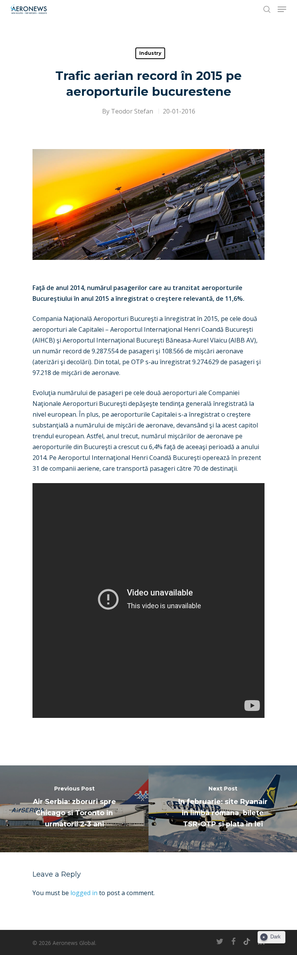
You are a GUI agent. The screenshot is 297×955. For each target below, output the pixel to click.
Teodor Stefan (132, 111)
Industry (150, 53)
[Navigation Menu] (282, 9)
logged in (83, 893)
